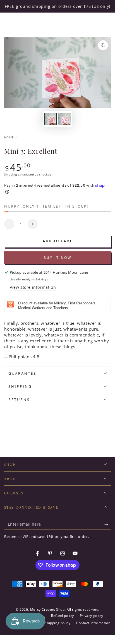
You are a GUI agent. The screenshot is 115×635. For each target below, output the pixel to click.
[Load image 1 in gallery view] (50, 119)
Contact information (93, 623)
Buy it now (57, 257)
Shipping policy (57, 623)
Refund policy (62, 616)
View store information (33, 287)
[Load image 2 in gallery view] (64, 119)
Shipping (10, 174)
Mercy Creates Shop (47, 609)
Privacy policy (91, 616)
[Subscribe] (107, 524)
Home (9, 137)
